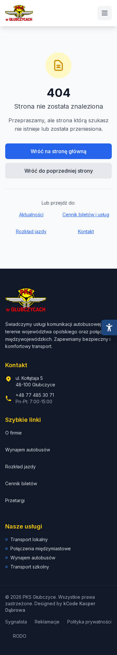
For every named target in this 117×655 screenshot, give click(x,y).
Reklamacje (47, 621)
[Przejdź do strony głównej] (19, 13)
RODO (19, 636)
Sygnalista (16, 621)
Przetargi (15, 500)
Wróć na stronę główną (58, 151)
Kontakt (86, 231)
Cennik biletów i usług (85, 214)
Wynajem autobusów (27, 449)
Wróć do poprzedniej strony (58, 170)
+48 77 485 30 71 (35, 395)
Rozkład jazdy (31, 231)
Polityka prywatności (89, 621)
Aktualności (31, 214)
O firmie (13, 432)
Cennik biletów (21, 483)
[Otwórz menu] (105, 13)
